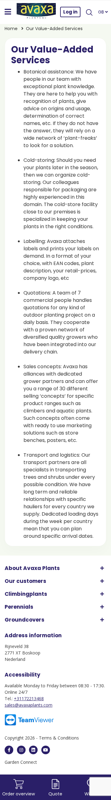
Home (11, 28)
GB (101, 12)
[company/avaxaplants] (33, 750)
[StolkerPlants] (45, 750)
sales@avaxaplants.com (28, 705)
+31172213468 (29, 698)
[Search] (89, 12)
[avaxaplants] (9, 750)
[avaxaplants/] (21, 750)
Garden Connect (21, 762)
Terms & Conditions (59, 738)
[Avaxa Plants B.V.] (36, 12)
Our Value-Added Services (54, 28)
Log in (70, 12)
